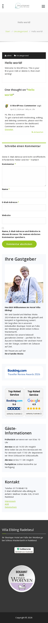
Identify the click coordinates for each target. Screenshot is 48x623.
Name (6, 189)
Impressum (10, 501)
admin (9, 55)
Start (7, 31)
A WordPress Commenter (23, 105)
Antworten (38, 132)
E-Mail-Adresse (10, 202)
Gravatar (9, 129)
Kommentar (9, 164)
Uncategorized (21, 31)
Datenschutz (11, 507)
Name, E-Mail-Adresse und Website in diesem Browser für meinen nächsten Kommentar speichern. (21, 234)
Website (6, 215)
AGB (7, 504)
